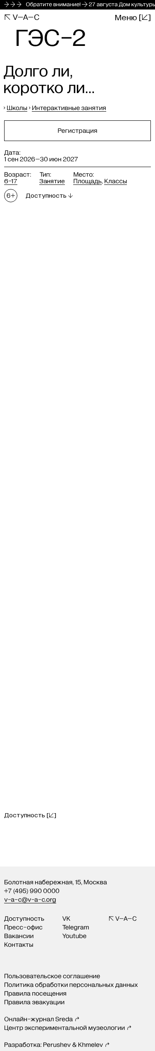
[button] (30, 815)
